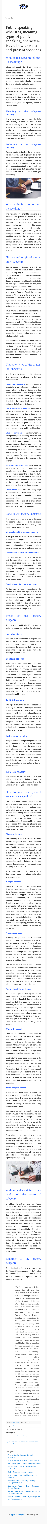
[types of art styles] (23, 6)
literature (15, 1426)
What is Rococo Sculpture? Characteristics (23, 1460)
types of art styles (18, 1515)
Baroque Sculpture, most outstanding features (24, 1463)
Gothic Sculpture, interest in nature (20, 1472)
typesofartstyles (15, 1422)
